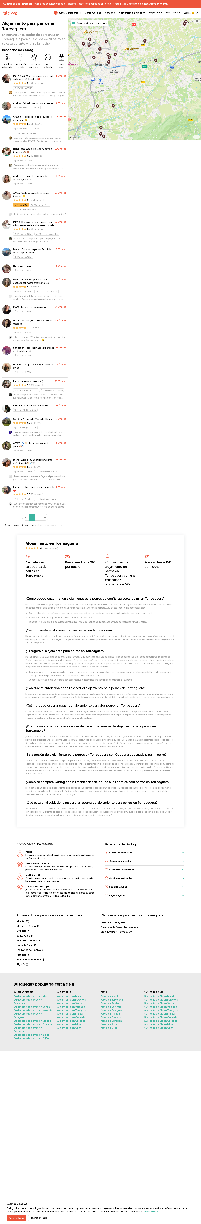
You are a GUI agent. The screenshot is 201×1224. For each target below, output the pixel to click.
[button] (144, 853)
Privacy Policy (151, 1211)
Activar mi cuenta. (158, 3)
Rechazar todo (38, 1217)
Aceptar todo (16, 1217)
